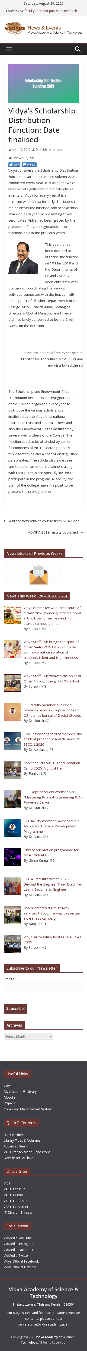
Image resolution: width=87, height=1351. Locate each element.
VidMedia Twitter (16, 1255)
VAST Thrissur (14, 1189)
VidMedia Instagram (19, 1243)
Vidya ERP (11, 1086)
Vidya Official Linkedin (20, 1267)
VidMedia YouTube (18, 1238)
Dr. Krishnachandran (49, 149)
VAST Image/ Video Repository (27, 1152)
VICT (7, 1183)
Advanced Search (16, 1146)
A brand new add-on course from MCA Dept (44, 520)
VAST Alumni (13, 1195)
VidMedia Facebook (18, 1249)
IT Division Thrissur (18, 1212)
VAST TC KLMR (15, 1201)
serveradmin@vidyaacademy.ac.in (43, 1324)
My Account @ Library (20, 1091)
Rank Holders (14, 1134)
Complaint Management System (28, 1109)
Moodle (9, 1097)
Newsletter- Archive (18, 1158)
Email (9, 979)
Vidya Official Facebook (21, 1261)
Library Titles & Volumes (22, 1140)
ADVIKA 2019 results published (53, 532)
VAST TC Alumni (16, 1206)
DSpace (9, 1103)
